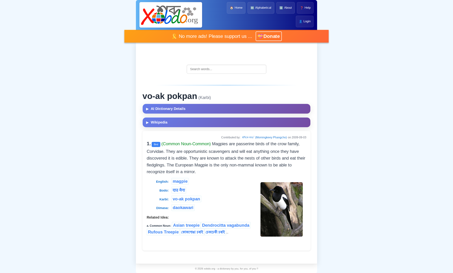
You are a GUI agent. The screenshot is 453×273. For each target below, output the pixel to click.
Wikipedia (156, 122)
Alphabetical (261, 7)
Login (305, 21)
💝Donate (268, 36)
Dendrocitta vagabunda (225, 225)
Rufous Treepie (163, 232)
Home (236, 7)
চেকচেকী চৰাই (215, 232)
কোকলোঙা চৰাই (192, 232)
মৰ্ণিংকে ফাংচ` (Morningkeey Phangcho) (264, 137)
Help (305, 7)
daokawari (183, 207)
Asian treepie (186, 225)
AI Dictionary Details (165, 109)
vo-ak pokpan (186, 198)
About (285, 7)
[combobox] (226, 69)
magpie (180, 181)
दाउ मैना (179, 190)
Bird (156, 144)
